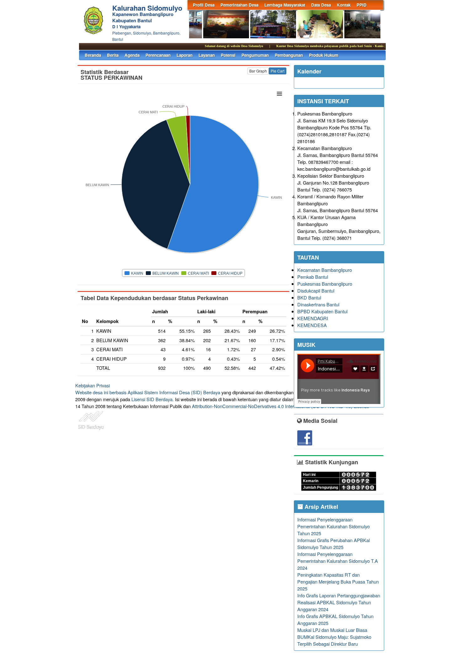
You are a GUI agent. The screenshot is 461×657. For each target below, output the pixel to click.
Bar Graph (258, 70)
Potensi (228, 55)
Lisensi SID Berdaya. (152, 399)
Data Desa (321, 5)
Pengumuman (255, 55)
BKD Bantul (309, 297)
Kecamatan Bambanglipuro (324, 270)
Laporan (185, 55)
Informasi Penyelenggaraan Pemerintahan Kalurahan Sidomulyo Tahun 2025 (333, 526)
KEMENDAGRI (312, 318)
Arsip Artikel (320, 507)
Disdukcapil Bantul (315, 290)
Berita (113, 55)
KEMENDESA (312, 325)
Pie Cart (277, 70)
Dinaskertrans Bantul (318, 304)
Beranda (93, 55)
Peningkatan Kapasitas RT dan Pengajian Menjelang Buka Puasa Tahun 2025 (338, 581)
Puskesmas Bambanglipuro (324, 283)
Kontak (344, 5)
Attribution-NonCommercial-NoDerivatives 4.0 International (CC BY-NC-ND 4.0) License (280, 406)
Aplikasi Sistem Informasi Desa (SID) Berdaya (174, 392)
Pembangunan (289, 55)
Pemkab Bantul (312, 276)
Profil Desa (204, 5)
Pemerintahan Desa (239, 5)
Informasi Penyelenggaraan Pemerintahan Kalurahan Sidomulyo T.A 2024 (337, 561)
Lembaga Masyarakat (284, 5)
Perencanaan (158, 55)
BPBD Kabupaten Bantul (322, 311)
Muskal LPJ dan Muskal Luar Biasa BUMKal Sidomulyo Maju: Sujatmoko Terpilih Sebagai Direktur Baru (334, 637)
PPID (362, 5)
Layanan (207, 55)
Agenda (132, 55)
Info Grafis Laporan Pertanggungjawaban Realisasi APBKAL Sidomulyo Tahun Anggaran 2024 (338, 602)
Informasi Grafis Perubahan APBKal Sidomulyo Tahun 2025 (333, 543)
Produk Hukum (323, 55)
